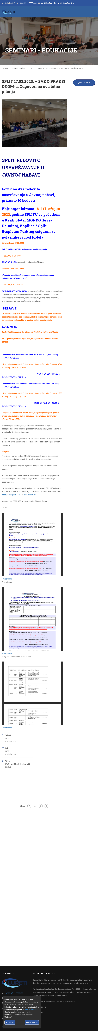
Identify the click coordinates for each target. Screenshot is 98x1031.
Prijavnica (85, 83)
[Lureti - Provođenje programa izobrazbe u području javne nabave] (8, 13)
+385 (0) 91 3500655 (14, 993)
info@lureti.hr (68, 3)
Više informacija (32, 1009)
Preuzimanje (7, 579)
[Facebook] (29, 806)
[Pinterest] (41, 806)
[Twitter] (35, 806)
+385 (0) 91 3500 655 (27, 3)
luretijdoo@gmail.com (50, 3)
